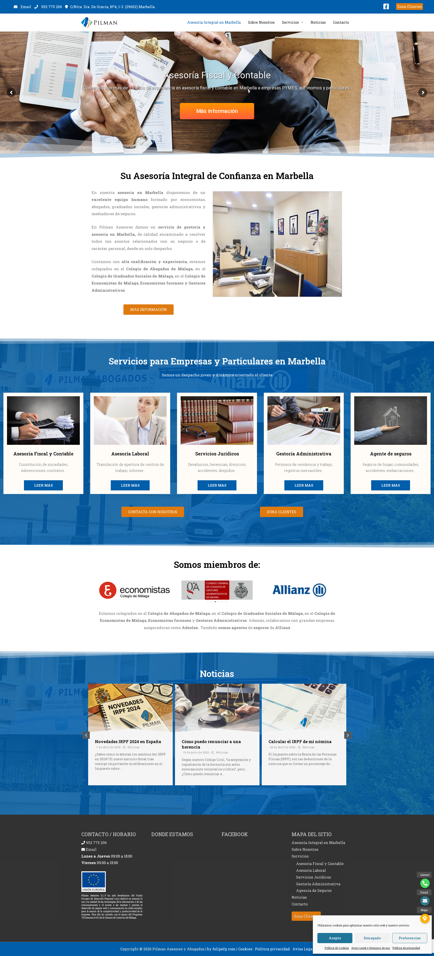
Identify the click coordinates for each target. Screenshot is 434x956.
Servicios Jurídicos (313, 877)
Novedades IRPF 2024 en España (128, 741)
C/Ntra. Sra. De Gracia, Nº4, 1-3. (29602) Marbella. (113, 6)
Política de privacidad (406, 948)
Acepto (335, 938)
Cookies (245, 949)
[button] (148, 309)
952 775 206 (51, 6)
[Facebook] (386, 7)
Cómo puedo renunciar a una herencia (211, 744)
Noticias (318, 22)
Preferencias (410, 938)
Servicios (290, 22)
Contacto (341, 22)
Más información (217, 111)
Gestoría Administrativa (318, 883)
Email (25, 6)
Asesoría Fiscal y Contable (320, 863)
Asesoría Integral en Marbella (214, 22)
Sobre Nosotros (261, 22)
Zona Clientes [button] (306, 916)
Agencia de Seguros (314, 890)
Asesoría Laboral (311, 870)
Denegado (372, 938)
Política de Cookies (337, 948)
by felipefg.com (221, 949)
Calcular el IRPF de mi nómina (300, 741)
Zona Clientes (409, 6)
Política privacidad (272, 949)
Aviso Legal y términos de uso (370, 948)
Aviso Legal (303, 949)
